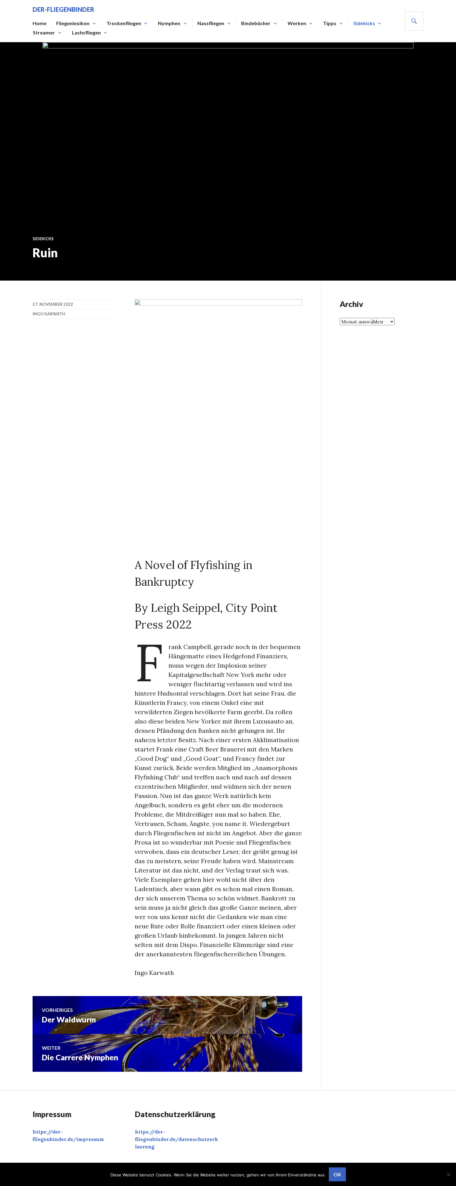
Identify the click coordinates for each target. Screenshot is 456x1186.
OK (337, 1174)
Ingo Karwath (49, 313)
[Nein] (448, 1174)
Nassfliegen (210, 23)
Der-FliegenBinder (63, 9)
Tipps (329, 23)
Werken (297, 23)
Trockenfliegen (123, 23)
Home (40, 23)
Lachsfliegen (86, 32)
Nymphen (169, 23)
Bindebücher (255, 23)
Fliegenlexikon (72, 23)
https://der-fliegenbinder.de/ (176, 1139)
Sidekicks (364, 23)
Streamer (44, 32)
